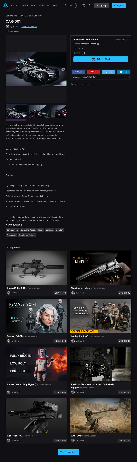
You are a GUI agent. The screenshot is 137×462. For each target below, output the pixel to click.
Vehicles (49, 230)
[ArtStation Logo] (5, 5)
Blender (59, 230)
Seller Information (29, 26)
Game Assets (13, 31)
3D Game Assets (28, 230)
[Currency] (89, 5)
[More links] (132, 5)
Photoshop (11, 235)
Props (40, 230)
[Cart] (83, 5)
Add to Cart (103, 59)
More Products (68, 452)
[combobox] (70, 5)
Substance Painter (27, 235)
